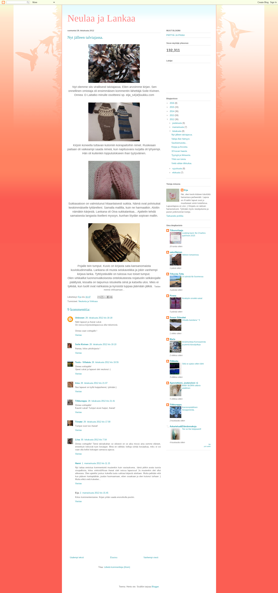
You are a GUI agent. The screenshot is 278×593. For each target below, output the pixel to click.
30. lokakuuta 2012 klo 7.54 (94, 439)
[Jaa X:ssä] (105, 297)
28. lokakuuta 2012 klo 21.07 (94, 383)
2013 (172, 115)
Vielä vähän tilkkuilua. (181, 163)
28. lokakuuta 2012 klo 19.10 (102, 344)
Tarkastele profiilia (174, 216)
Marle (172, 339)
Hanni (78, 463)
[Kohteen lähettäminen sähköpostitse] (99, 297)
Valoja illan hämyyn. (180, 139)
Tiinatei (79, 422)
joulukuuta (177, 123)
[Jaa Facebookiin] (108, 297)
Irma (77, 383)
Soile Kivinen (81, 344)
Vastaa (78, 335)
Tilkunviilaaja (176, 230)
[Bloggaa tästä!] (102, 297)
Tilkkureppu (81, 401)
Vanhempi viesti (151, 557)
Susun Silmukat (178, 317)
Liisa (77, 439)
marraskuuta (178, 127)
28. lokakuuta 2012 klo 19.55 (105, 362)
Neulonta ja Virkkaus (88, 301)
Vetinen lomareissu (190, 255)
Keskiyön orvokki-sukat (192, 298)
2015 (172, 107)
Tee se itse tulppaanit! (191, 429)
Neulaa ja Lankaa (101, 18)
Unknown (79, 318)
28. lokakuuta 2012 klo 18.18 (98, 318)
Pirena (173, 295)
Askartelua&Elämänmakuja (183, 426)
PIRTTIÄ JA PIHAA (175, 35)
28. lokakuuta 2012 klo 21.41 (101, 401)
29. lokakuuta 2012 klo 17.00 (96, 422)
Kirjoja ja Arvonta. (179, 147)
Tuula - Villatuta (83, 362)
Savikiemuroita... (179, 143)
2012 (172, 119)
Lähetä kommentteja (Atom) (117, 567)
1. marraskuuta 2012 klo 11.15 (96, 463)
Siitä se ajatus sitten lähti (193, 364)
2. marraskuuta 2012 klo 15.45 (94, 493)
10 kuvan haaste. (179, 151)
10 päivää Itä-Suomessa (192, 276)
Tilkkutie (174, 361)
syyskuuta (177, 168)
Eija (186, 190)
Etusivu (113, 557)
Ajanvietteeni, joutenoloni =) (184, 383)
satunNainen (176, 252)
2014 (172, 111)
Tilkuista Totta (177, 274)
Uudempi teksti (77, 557)
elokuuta (176, 172)
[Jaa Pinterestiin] (111, 297)
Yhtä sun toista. (178, 159)
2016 (172, 103)
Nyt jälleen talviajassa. (182, 134)
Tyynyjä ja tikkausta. (181, 155)
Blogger (155, 586)
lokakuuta (177, 131)
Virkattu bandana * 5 (191, 320)
